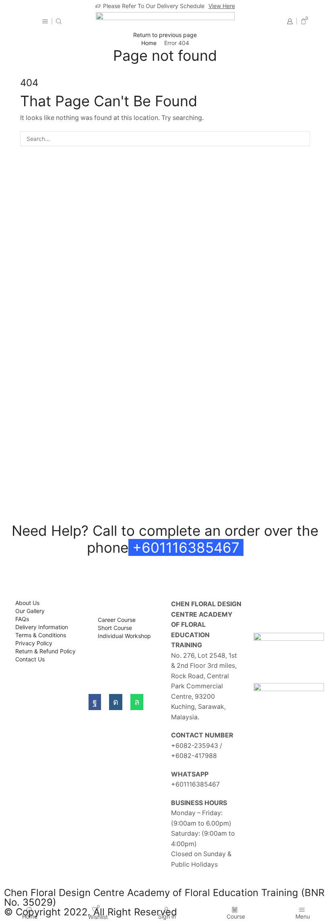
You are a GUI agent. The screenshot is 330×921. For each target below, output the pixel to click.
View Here (221, 5)
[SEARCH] (302, 138)
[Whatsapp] (136, 702)
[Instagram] (115, 702)
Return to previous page (165, 34)
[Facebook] (95, 702)
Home (149, 42)
